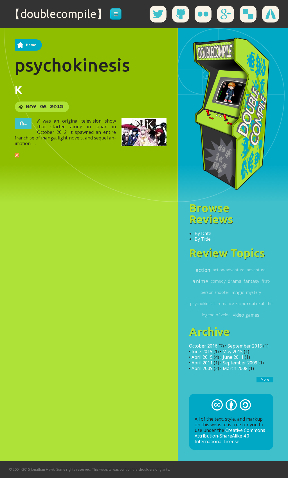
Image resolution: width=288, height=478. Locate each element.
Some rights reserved (73, 469)
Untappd (270, 14)
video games (246, 315)
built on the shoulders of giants (144, 469)
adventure (256, 269)
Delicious (248, 14)
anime (200, 281)
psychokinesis (202, 303)
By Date (203, 233)
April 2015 (202, 357)
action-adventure (228, 269)
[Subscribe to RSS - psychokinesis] (17, 155)
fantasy (251, 281)
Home (31, 44)
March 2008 (235, 368)
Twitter (158, 14)
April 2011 (202, 363)
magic (237, 292)
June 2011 (233, 357)
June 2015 (202, 351)
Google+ (225, 14)
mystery (253, 292)
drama (234, 281)
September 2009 (240, 363)
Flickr (203, 14)
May (31, 107)
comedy (218, 281)
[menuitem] (116, 14)
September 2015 (245, 346)
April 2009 (202, 368)
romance (226, 303)
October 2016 (203, 346)
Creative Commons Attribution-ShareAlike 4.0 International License (230, 436)
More (265, 379)
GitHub (180, 14)
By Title (203, 239)
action (203, 270)
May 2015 (232, 351)
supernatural (250, 304)
